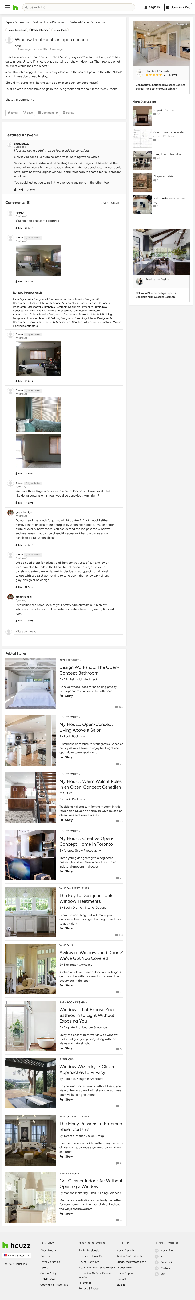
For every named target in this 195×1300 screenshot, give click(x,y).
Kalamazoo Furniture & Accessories (51, 310)
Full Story (66, 696)
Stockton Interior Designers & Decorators (53, 303)
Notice (56, 1261)
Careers (45, 1256)
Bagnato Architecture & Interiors (85, 1027)
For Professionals (88, 1250)
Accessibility (124, 1267)
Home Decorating (16, 30)
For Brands (84, 1282)
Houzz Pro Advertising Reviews (97, 1267)
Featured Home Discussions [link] (50, 22)
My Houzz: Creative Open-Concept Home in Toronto (86, 841)
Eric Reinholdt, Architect (80, 679)
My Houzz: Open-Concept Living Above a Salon (86, 727)
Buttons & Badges (89, 1288)
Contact (121, 1279)
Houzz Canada (125, 1250)
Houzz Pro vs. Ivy (88, 1261)
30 (121, 1106)
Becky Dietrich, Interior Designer (86, 907)
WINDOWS (66, 945)
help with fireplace (164, 110)
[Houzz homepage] (15, 7)
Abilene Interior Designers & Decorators (53, 314)
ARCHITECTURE (69, 660)
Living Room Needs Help (168, 154)
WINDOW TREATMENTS (74, 888)
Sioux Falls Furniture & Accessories (49, 322)
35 (121, 764)
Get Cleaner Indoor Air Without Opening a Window (91, 1183)
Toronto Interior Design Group (84, 1136)
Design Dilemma (39, 30)
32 (121, 992)
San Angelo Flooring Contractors (91, 322)
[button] (7, 7)
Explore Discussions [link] (17, 22)
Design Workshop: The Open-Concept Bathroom (89, 670)
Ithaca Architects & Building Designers (50, 318)
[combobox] (78, 7)
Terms (44, 1267)
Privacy (44, 1261)
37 (121, 821)
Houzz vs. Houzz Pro (90, 1256)
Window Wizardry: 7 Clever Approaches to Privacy (87, 1069)
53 (121, 1049)
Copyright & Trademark (54, 1284)
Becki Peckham (74, 736)
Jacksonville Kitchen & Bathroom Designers (54, 306)
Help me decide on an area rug (169, 200)
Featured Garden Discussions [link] (87, 22)
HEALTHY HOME (69, 1173)
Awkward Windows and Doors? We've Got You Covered (91, 955)
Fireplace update (163, 176)
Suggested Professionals (131, 1261)
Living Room (60, 30)
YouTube (166, 1268)
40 (121, 1163)
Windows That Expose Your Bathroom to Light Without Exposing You (87, 1015)
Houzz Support (126, 1273)
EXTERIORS (66, 1059)
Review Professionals (129, 1256)
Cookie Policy (48, 1273)
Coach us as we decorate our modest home (168, 134)
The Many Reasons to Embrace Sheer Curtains (90, 1126)
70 (121, 1220)
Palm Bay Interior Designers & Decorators (37, 299)
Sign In (121, 1284)
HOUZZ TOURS (68, 717)
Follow (70, 112)
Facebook (166, 1262)
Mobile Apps (47, 1279)
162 (121, 707)
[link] (166, 75)
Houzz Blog (167, 1250)
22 (121, 878)
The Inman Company (78, 964)
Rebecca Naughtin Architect (83, 1079)
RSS (163, 1274)
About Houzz (48, 1250)
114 (121, 935)
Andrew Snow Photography (82, 850)
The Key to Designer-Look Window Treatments (85, 898)
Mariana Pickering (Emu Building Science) (92, 1193)
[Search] (26, 7)
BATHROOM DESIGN (72, 1002)
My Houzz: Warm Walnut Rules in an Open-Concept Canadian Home (90, 787)
